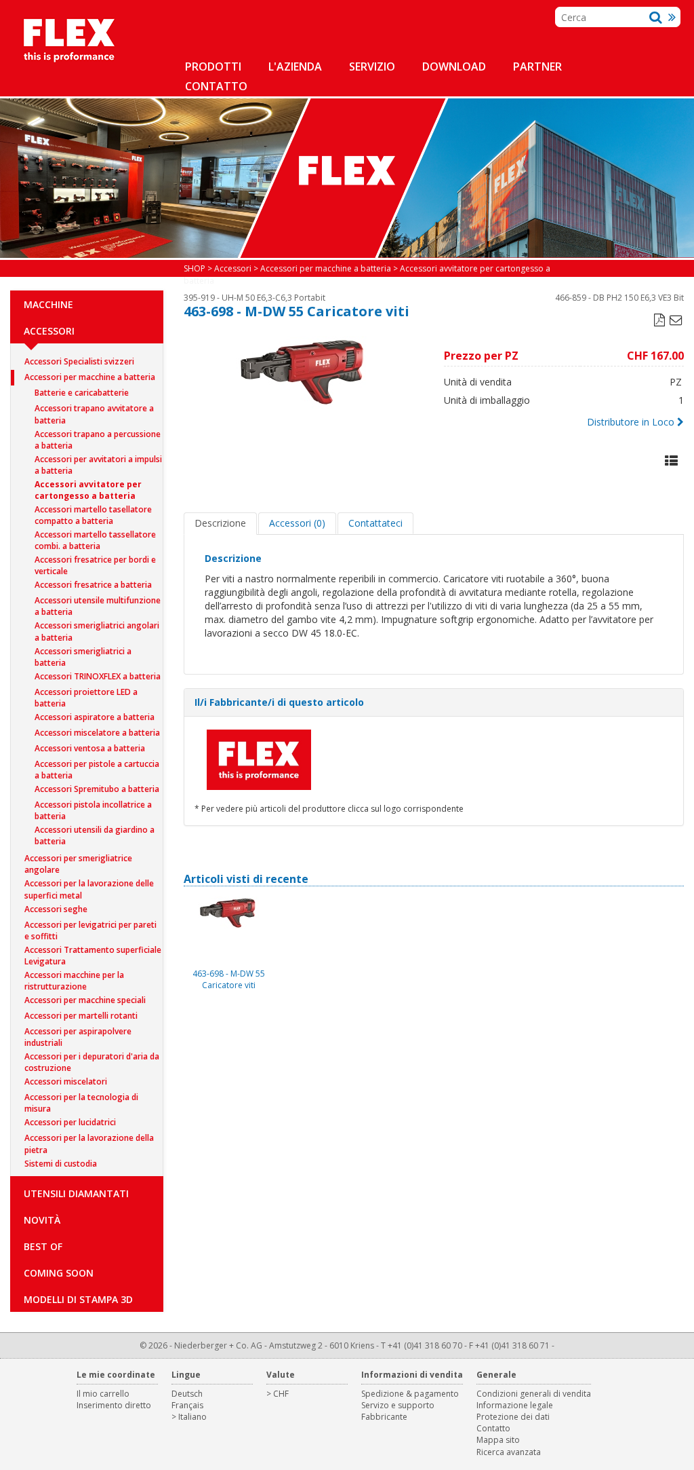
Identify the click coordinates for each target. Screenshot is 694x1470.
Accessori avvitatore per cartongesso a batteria (88, 485)
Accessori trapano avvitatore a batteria (94, 409)
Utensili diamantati (76, 1193)
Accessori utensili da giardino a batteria (95, 831)
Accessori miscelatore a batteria (97, 732)
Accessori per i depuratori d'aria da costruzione (91, 1058)
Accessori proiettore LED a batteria (86, 693)
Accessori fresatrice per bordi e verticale (95, 561)
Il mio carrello (103, 1393)
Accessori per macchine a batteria (89, 377)
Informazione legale (514, 1405)
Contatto (216, 86)
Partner (537, 66)
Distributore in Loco (630, 421)
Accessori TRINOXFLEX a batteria (98, 676)
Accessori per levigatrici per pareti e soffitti (90, 926)
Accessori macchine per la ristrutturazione (74, 976)
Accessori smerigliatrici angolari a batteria (97, 627)
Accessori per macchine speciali (85, 1000)
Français (187, 1405)
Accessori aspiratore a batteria (95, 717)
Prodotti (213, 66)
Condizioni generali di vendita (533, 1393)
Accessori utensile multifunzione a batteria (98, 602)
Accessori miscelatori (65, 1081)
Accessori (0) (297, 522)
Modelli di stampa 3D (78, 1299)
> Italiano (189, 1416)
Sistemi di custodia (60, 1163)
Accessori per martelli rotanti (81, 1015)
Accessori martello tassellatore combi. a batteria (95, 536)
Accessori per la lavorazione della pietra (89, 1139)
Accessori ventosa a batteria (90, 748)
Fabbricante (384, 1416)
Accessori (49, 330)
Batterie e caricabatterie (82, 392)
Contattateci (375, 522)
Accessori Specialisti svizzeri (79, 361)
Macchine (48, 304)
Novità (42, 1219)
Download (454, 66)
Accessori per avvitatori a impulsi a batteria (98, 460)
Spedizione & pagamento (410, 1393)
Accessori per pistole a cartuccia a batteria (97, 765)
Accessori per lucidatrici (70, 1122)
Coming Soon (59, 1272)
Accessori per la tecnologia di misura (81, 1098)
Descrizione (220, 522)
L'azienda (295, 66)
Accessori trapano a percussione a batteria (98, 435)
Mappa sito (498, 1440)
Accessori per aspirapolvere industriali (77, 1032)
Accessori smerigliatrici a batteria (83, 652)
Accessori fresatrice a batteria (93, 584)
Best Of (43, 1246)
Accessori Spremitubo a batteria (97, 789)
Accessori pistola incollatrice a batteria (93, 806)
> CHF (277, 1393)
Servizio (372, 66)
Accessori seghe (55, 909)
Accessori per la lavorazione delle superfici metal (89, 885)
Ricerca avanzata (508, 1452)
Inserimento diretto (114, 1405)
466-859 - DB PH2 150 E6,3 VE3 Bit (619, 297)
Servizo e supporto (397, 1405)
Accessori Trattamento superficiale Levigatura (92, 951)
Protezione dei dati (513, 1416)
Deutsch (187, 1393)
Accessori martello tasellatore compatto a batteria (93, 511)
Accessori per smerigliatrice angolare (78, 859)
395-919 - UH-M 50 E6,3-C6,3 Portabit (254, 297)
